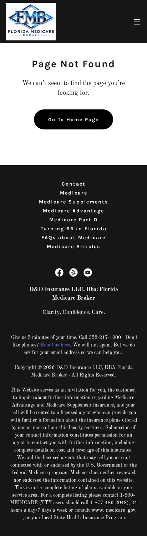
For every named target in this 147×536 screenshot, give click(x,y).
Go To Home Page (73, 120)
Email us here (55, 345)
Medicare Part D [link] (73, 220)
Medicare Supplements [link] (73, 202)
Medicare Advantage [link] (73, 211)
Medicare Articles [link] (73, 247)
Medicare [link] (73, 193)
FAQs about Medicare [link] (73, 238)
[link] (31, 21)
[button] (137, 22)
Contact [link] (74, 184)
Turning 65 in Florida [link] (74, 229)
